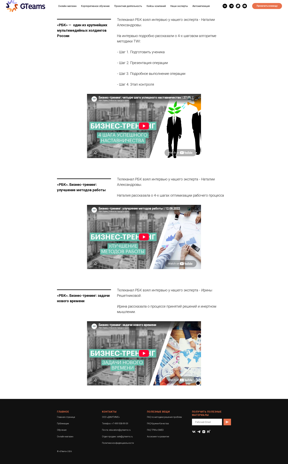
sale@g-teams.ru (125, 436)
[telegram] (231, 6)
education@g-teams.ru (120, 430)
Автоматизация (201, 6)
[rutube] (209, 432)
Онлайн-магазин (67, 6)
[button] (267, 6)
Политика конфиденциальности (118, 443)
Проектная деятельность (128, 6)
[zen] (204, 432)
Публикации (63, 423)
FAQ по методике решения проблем (164, 417)
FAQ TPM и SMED (155, 430)
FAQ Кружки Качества (158, 423)
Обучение (61, 430)
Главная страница (66, 417)
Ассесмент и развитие (158, 436)
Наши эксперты (179, 6)
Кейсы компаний (156, 6)
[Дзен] (244, 6)
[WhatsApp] (238, 6)
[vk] (225, 6)
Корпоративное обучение (95, 6)
